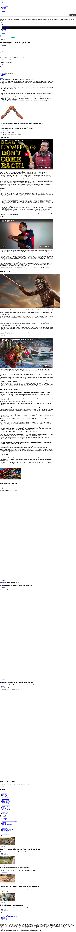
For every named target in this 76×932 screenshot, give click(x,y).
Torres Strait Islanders (6, 9)
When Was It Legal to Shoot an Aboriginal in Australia (7, 59)
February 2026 (5, 799)
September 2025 (6, 805)
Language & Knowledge (7, 829)
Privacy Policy (5, 915)
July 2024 (4, 813)
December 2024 (6, 809)
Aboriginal (4, 7)
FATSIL (1, 0)
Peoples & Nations (6, 830)
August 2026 (5, 792)
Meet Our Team (8, 6)
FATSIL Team (4, 853)
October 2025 (5, 803)
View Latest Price (4, 130)
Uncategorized (5, 834)
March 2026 (5, 797)
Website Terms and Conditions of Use (9, 916)
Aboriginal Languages (7, 819)
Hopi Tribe (4, 8)
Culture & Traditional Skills (8, 824)
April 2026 (4, 796)
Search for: (2, 36)
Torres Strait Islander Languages (9, 831)
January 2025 (5, 808)
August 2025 (5, 806)
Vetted (3, 11)
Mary (3, 487)
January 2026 (5, 800)
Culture (4, 822)
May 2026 (4, 795)
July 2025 (4, 807)
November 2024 (6, 811)
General (4, 825)
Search (1, 13)
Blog (3, 2)
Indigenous (4, 828)
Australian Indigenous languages (9, 821)
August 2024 (5, 812)
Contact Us (7, 5)
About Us (4, 3)
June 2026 (4, 794)
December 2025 (6, 801)
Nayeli (1, 66)
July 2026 (4, 793)
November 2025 (6, 802)
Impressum (4, 917)
